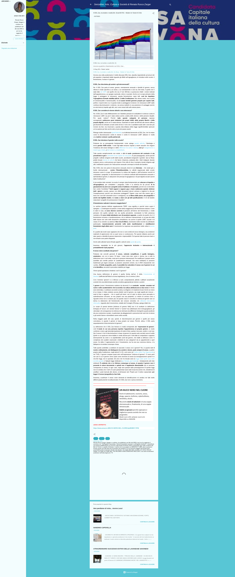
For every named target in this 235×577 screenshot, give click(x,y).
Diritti (107, 438)
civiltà (95, 438)
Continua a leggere (147, 522)
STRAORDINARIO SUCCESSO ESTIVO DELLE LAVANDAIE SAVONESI (120, 549)
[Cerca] (170, 5)
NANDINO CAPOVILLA (102, 528)
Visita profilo (19, 39)
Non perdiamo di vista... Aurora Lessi (107, 508)
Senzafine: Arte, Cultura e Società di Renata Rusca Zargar (122, 4)
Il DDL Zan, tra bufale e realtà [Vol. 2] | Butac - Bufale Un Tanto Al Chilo (113, 72)
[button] (153, 13)
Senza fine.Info (19, 16)
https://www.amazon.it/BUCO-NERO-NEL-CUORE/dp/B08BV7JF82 (116, 428)
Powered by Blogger (132, 572)
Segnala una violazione (9, 48)
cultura (102, 438)
